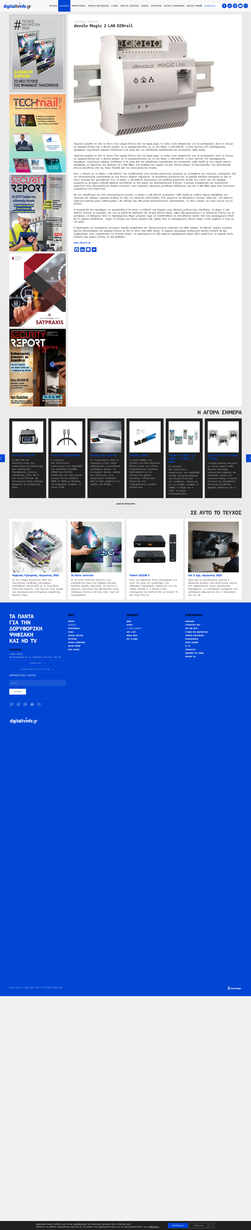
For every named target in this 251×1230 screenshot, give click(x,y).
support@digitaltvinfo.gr (35, 669)
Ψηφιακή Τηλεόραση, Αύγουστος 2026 (35, 575)
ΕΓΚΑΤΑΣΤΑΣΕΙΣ (191, 639)
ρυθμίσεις (154, 1226)
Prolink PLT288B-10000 (65, 455)
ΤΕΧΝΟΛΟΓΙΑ (190, 649)
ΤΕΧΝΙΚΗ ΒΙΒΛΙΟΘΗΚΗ (194, 635)
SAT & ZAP (131, 632)
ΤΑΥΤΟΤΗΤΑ (156, 5)
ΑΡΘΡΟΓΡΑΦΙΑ (74, 628)
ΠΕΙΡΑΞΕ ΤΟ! (190, 656)
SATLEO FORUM (194, 5)
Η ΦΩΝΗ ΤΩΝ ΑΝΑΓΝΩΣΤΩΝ (196, 632)
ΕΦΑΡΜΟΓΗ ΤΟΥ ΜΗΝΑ (194, 653)
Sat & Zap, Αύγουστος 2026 (205, 575)
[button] (240, 609)
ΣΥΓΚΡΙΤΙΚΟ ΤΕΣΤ (192, 625)
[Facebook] (224, 5)
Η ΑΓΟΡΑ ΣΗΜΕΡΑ (134, 628)
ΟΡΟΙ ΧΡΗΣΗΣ (74, 649)
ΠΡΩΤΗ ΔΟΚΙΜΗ (191, 642)
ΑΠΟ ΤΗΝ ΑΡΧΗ (191, 628)
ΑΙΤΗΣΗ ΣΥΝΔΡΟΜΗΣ (174, 5)
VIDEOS (144, 5)
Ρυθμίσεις (199, 1225)
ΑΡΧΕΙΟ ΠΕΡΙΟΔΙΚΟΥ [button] (98, 5)
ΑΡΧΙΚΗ (53, 5)
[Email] (245, 5)
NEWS (129, 621)
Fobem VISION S (139, 575)
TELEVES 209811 (138, 455)
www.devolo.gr (82, 242)
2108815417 (35, 663)
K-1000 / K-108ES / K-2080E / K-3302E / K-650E (182, 458)
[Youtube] (240, 5)
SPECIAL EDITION (129, 5)
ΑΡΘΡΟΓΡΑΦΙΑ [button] (79, 5)
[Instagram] (235, 5)
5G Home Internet (82, 575)
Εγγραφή (17, 691)
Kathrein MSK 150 (23, 455)
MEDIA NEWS (132, 635)
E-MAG (115, 5)
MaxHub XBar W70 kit (103, 455)
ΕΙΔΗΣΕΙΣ (72, 625)
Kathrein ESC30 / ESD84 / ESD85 (222, 457)
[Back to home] (17, 6)
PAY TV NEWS (132, 639)
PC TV (187, 646)
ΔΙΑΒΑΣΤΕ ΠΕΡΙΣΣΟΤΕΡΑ (125, 503)
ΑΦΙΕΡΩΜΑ (189, 621)
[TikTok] (229, 5)
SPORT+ (130, 625)
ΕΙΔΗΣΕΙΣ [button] (64, 5)
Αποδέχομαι (178, 1225)
